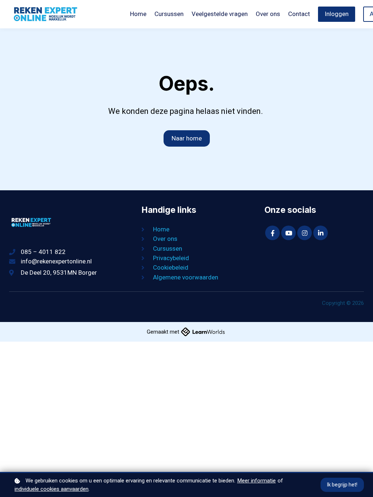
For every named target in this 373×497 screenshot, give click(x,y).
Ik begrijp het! (342, 485)
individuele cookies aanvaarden (52, 489)
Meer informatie (256, 481)
